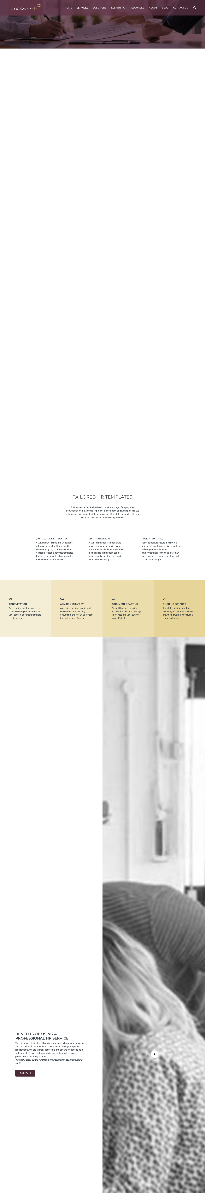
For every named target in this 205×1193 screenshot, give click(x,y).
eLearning (118, 7)
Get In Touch (25, 1073)
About (153, 7)
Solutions (99, 7)
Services (82, 7)
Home (68, 7)
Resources (137, 7)
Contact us (180, 7)
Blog (165, 7)
